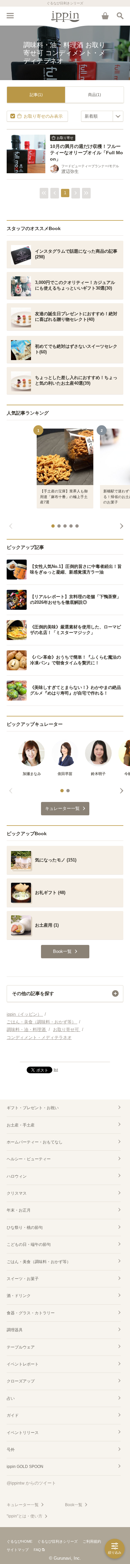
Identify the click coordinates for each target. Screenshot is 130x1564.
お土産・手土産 (21, 1125)
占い (11, 1398)
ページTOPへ (65, 1054)
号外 (11, 1449)
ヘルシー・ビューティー (29, 1159)
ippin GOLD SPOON (25, 1466)
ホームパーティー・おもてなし (35, 1142)
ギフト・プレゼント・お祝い (33, 1108)
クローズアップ (21, 1381)
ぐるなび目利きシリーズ (57, 1541)
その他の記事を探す (33, 993)
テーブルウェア (21, 1347)
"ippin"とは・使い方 (24, 1516)
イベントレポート (23, 1364)
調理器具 (15, 1330)
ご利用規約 (92, 1541)
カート (105, 15)
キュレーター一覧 (23, 1504)
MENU (10, 15)
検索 (120, 15)
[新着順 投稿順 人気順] (102, 116)
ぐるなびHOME (19, 1541)
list (56, 1070)
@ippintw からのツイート (31, 1483)
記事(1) (36, 94)
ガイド (13, 1415)
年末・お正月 (19, 1210)
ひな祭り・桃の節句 (25, 1227)
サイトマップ (18, 1550)
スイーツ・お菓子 (23, 1278)
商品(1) (94, 94)
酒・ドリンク (19, 1295)
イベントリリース (23, 1432)
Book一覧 (73, 1504)
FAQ (37, 1550)
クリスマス (17, 1193)
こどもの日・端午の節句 (29, 1244)
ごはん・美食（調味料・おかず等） (39, 1261)
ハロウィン (17, 1176)
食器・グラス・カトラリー (31, 1313)
